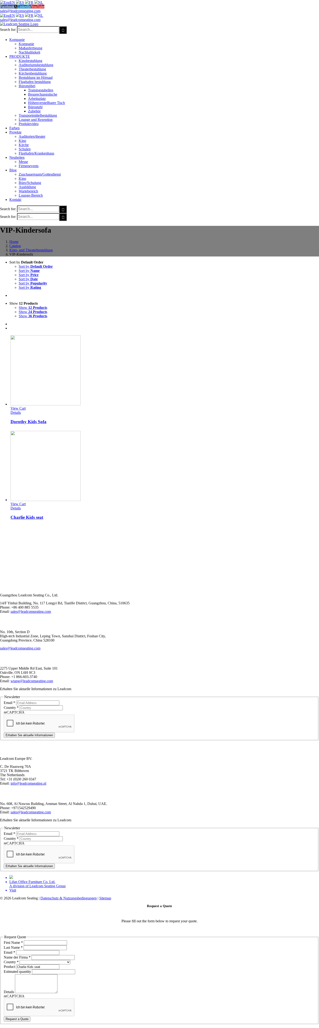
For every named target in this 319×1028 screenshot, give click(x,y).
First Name (13, 943)
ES (22, 2)
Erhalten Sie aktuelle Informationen (29, 735)
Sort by (36, 266)
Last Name (13, 947)
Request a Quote (17, 1019)
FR (31, 2)
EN (12, 2)
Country (11, 708)
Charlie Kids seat (27, 517)
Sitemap (105, 898)
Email (9, 703)
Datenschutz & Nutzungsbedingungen (68, 898)
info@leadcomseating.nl (28, 783)
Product (10, 967)
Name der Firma (17, 957)
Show (33, 308)
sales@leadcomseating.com (20, 11)
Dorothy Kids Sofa (28, 421)
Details (16, 413)
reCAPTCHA (14, 712)
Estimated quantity (18, 972)
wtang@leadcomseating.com (32, 681)
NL (40, 2)
